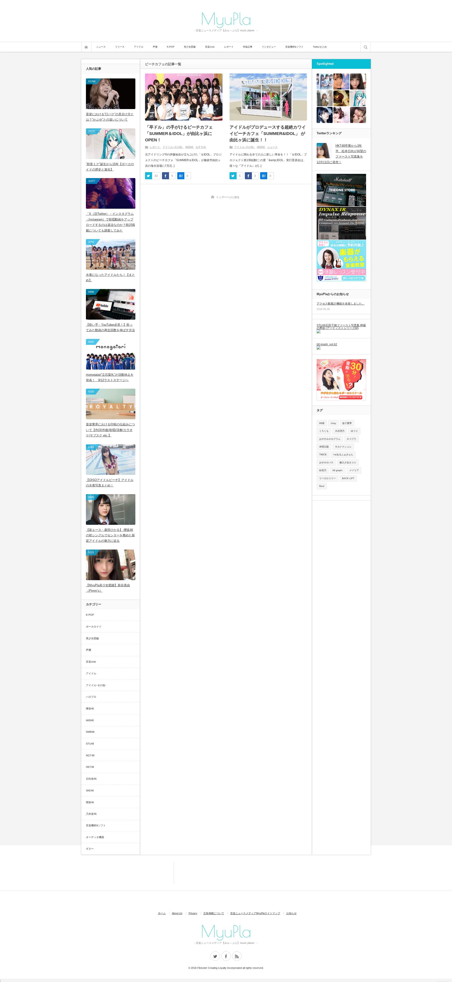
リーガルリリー (327, 478)
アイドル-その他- (173, 147)
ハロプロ (91, 696)
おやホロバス (326, 462)
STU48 (90, 743)
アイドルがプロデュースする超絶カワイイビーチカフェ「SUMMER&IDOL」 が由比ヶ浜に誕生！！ (268, 133)
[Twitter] (215, 956)
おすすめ (201, 147)
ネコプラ (351, 439)
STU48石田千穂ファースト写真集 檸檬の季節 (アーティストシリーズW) (341, 327)
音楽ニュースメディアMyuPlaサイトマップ (255, 913)
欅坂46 (90, 708)
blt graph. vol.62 (327, 344)
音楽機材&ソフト (294, 46)
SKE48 (90, 790)
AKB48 (189, 147)
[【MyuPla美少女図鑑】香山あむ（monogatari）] (358, 115)
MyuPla (226, 18)
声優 (155, 46)
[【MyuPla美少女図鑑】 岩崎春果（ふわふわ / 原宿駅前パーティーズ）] (341, 115)
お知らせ (291, 913)
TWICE (323, 454)
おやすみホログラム (329, 439)
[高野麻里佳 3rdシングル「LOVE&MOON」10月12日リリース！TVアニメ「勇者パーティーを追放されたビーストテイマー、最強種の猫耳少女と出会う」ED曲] (341, 81)
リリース (120, 46)
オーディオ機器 (95, 837)
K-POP (170, 46)
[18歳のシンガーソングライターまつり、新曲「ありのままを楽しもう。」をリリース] (325, 98)
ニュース (101, 46)
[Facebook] (226, 956)
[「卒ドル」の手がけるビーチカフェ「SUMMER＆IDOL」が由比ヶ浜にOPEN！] (183, 97)
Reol (321, 486)
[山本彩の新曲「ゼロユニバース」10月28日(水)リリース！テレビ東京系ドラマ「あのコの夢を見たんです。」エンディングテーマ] (341, 98)
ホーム (162, 913)
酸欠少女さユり (348, 462)
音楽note (210, 46)
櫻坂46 (90, 802)
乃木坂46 (91, 813)
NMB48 (90, 731)
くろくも (324, 431)
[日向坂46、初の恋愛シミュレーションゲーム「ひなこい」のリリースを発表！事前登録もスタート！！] (325, 81)
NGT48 (90, 755)
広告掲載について (213, 913)
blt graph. (338, 470)
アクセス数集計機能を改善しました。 (341, 303)
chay (333, 423)
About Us (177, 913)
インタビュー (269, 46)
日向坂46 (91, 778)
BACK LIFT (348, 478)
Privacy (193, 913)
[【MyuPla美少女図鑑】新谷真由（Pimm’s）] (358, 81)
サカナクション (343, 446)
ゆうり (354, 431)
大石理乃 (339, 431)
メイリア (354, 470)
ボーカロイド (93, 626)
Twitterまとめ (320, 46)
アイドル (138, 46)
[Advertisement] (151, 872)
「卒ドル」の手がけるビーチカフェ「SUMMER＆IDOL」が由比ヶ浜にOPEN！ (179, 133)
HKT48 (90, 767)
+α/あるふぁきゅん (343, 454)
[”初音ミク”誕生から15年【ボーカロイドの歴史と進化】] (358, 98)
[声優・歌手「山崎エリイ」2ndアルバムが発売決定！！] (325, 115)
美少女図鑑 (190, 46)
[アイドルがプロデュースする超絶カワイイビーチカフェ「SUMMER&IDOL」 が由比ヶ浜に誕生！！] (268, 97)
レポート (229, 46)
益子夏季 (347, 423)
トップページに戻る (227, 197)
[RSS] (237, 956)
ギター (90, 848)
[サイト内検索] (365, 47)
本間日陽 (324, 446)
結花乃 (322, 470)
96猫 (321, 423)
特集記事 (247, 46)
